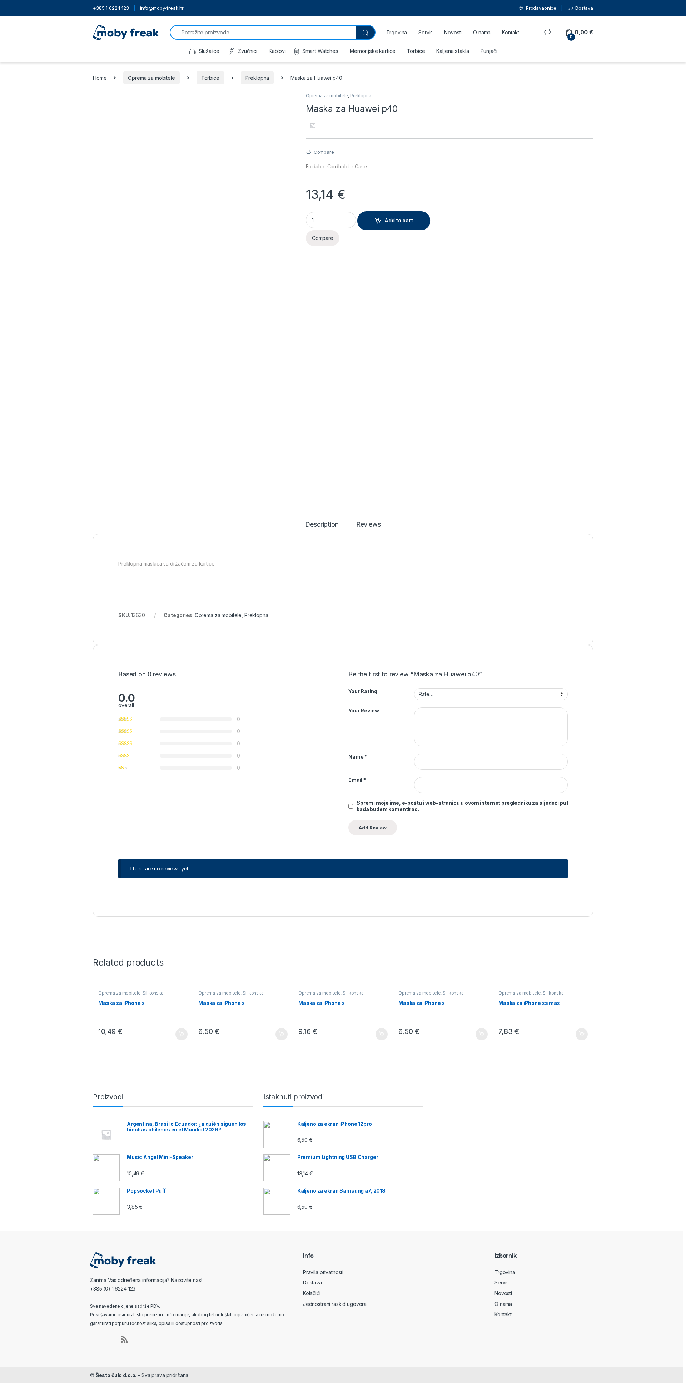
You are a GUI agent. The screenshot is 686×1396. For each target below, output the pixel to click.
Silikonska (153, 993)
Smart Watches (320, 51)
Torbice (416, 51)
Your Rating (362, 691)
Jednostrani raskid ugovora (335, 1304)
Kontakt (510, 32)
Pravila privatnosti (323, 1272)
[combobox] (263, 32)
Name (357, 757)
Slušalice (209, 51)
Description (321, 524)
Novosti (453, 32)
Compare (324, 152)
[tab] (321, 527)
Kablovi (277, 51)
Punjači (489, 51)
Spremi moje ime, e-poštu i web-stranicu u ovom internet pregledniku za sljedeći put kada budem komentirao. (462, 806)
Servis (425, 32)
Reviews (368, 524)
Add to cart (398, 220)
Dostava (584, 8)
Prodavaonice (541, 8)
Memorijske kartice (372, 51)
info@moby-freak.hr (162, 8)
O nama (482, 32)
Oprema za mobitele (151, 78)
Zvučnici (247, 51)
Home (99, 78)
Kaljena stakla (452, 51)
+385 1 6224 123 (111, 8)
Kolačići (311, 1293)
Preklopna (257, 78)
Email (357, 780)
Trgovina (396, 32)
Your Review (363, 710)
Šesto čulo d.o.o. (116, 1375)
